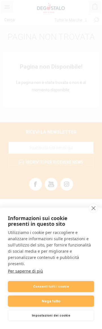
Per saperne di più (25, 271)
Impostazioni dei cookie (51, 315)
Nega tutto (51, 301)
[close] (93, 208)
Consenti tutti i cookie (51, 286)
